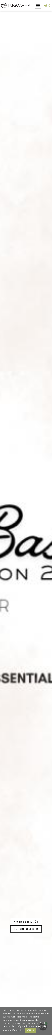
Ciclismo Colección (26, 929)
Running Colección (26, 921)
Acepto (30, 1030)
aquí (18, 1030)
